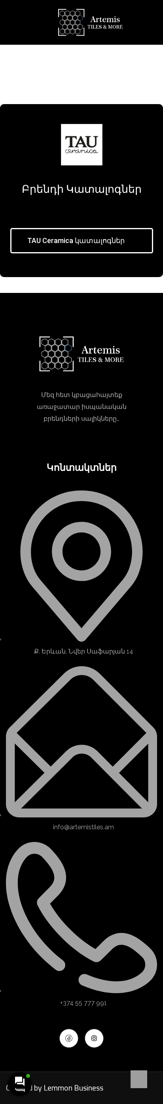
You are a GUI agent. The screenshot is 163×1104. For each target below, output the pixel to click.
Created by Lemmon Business (54, 1087)
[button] (81, 240)
